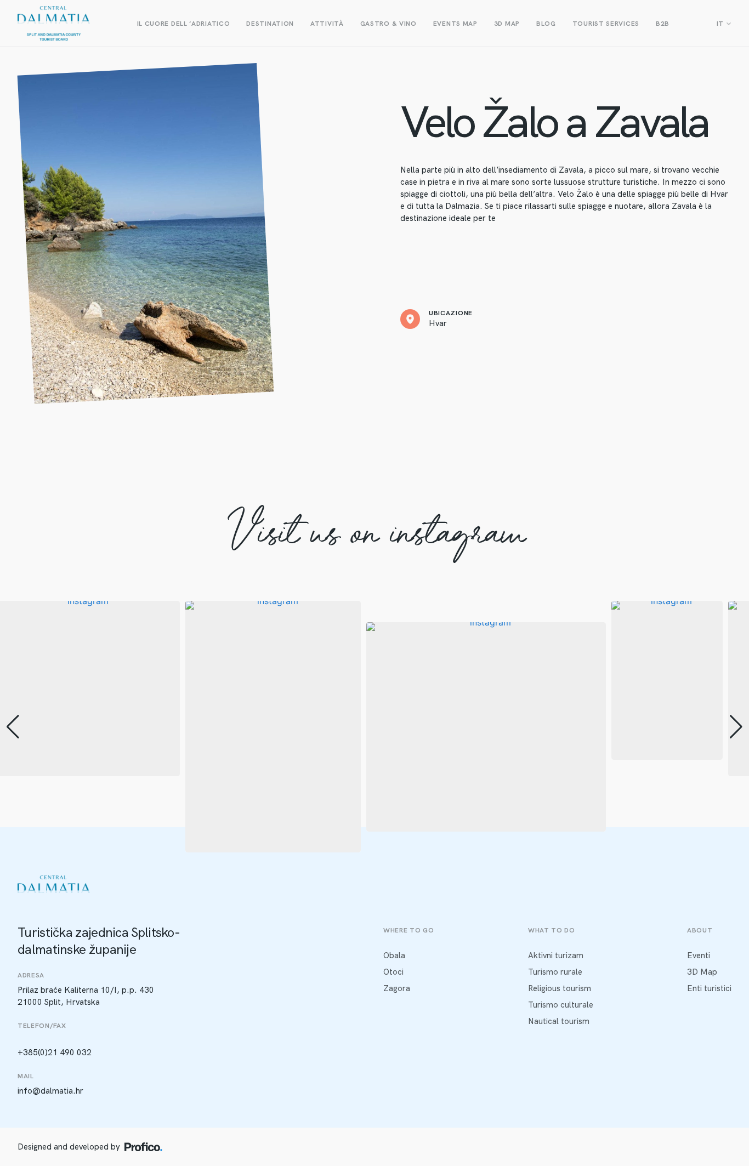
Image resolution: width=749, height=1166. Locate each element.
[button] (374, 845)
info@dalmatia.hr (50, 1090)
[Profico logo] (143, 1146)
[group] (273, 726)
